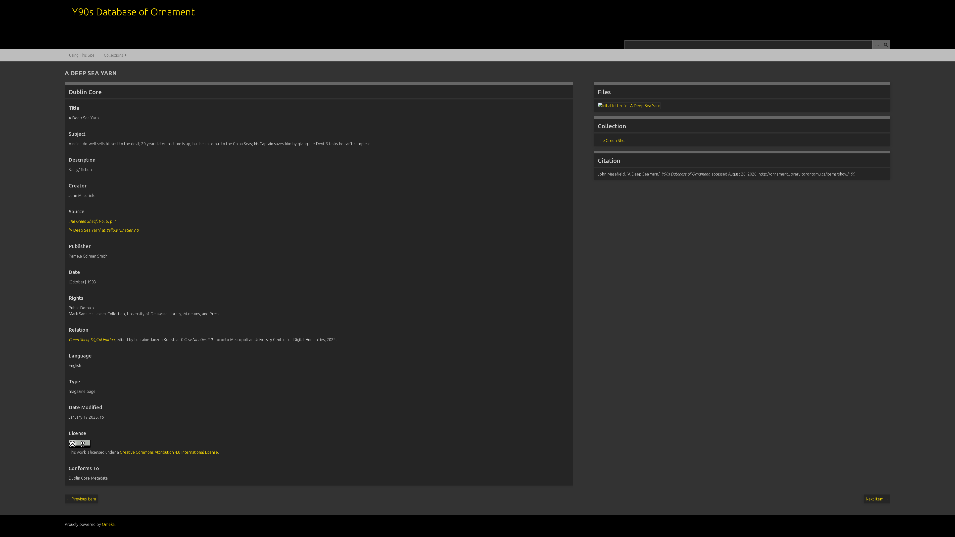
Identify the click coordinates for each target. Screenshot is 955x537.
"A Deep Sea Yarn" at (104, 230)
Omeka (108, 524)
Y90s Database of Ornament (133, 11)
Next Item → (877, 499)
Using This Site (82, 55)
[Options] (876, 44)
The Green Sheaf (613, 140)
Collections (113, 55)
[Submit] (885, 44)
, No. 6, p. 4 (93, 221)
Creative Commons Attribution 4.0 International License (169, 452)
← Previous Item (81, 499)
